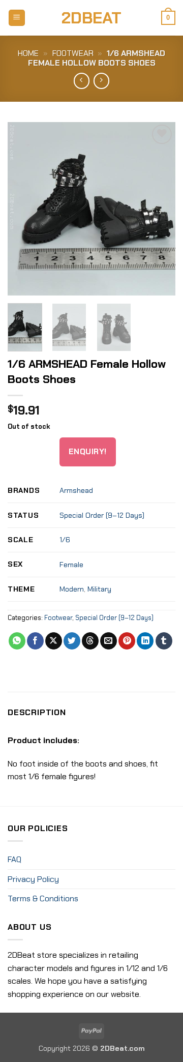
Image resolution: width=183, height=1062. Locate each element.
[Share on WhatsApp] (17, 641)
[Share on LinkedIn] (145, 641)
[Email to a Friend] (108, 641)
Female (71, 564)
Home (28, 53)
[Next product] (81, 80)
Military (99, 589)
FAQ (14, 859)
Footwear (73, 53)
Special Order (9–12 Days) (101, 515)
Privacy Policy (33, 879)
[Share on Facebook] (35, 641)
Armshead (76, 490)
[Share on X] (53, 641)
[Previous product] (101, 80)
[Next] (159, 208)
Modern (71, 589)
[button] (17, 18)
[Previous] (24, 208)
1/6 (64, 539)
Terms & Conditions (43, 898)
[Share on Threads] (90, 641)
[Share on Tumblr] (164, 641)
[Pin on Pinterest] (126, 641)
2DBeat (91, 18)
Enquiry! (88, 452)
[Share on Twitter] (72, 641)
